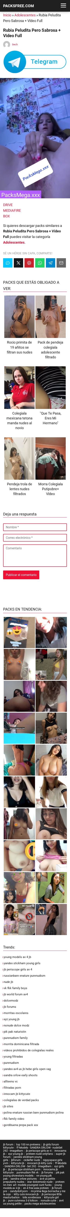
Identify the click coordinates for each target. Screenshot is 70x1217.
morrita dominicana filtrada (21, 1044)
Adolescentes (25, 15)
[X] (18, 263)
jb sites (8, 1106)
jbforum (16, 1160)
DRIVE (8, 205)
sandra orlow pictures (23, 1178)
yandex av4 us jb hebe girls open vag (27, 1069)
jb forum (8, 1144)
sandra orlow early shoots (21, 1075)
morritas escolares (16, 1013)
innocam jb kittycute (17, 1094)
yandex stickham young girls (22, 963)
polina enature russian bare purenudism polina (34, 1112)
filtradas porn (12, 1087)
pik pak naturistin (15, 1031)
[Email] (61, 263)
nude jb (8, 982)
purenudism (11, 1063)
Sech (15, 44)
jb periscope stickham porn (24, 1169)
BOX (6, 216)
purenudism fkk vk (27, 1172)
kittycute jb (17, 1163)
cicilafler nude (32, 1160)
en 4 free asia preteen (36, 1188)
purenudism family (16, 1038)
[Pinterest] (29, 263)
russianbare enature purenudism (24, 975)
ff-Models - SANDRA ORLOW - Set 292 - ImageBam (34, 1165)
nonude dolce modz (16, 1025)
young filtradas (13, 1056)
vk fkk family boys (15, 988)
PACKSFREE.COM (18, 5)
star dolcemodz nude (39, 1181)
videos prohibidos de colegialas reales (29, 1050)
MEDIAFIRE (12, 210)
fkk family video (14, 1119)
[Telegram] (50, 263)
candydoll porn (19, 1191)
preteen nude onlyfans (39, 1153)
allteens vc (11, 1081)
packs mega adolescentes (40, 1203)
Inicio (7, 15)
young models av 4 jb (17, 957)
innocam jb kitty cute (39, 1163)
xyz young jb (11, 1019)
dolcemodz (11, 1000)
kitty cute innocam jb (26, 1194)
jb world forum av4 (16, 994)
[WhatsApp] (40, 263)
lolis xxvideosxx (32, 1197)
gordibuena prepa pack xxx (21, 1125)
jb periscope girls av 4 (18, 969)
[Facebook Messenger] (7, 263)
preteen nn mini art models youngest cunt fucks (34, 1183)
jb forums (10, 1007)
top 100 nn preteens (28, 1144)
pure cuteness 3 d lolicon (23, 1200)
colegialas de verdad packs (21, 1100)
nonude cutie (48, 1200)
